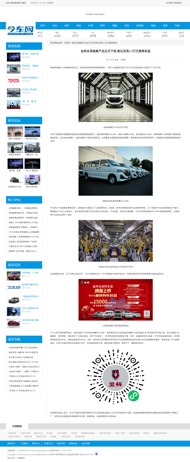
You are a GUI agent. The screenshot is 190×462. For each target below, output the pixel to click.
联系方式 (48, 443)
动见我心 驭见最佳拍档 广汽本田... (23, 241)
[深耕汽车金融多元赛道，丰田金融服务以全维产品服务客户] (13, 84)
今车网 (122, 60)
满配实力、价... (32, 154)
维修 (153, 25)
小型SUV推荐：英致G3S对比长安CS (24, 367)
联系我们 (178, 3)
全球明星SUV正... (15, 187)
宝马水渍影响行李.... (31, 308)
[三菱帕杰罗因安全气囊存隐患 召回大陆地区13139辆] (13, 303)
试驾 (66, 25)
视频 (114, 25)
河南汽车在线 (105, 433)
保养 (165, 25)
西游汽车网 (41, 436)
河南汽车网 (65, 436)
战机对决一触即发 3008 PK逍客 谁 (23, 352)
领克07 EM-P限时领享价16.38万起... (24, 222)
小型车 (164, 33)
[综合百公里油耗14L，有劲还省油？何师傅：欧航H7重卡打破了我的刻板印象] (13, 96)
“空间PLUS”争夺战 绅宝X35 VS (22, 376)
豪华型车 (110, 33)
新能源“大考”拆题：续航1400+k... (23, 251)
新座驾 (146, 433)
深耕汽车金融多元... (31, 78)
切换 (12, 3)
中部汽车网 (25, 433)
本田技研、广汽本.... (31, 273)
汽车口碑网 (61, 433)
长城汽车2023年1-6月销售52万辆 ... (24, 246)
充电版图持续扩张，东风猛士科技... (24, 213)
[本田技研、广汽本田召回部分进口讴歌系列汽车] (13, 279)
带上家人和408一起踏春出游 (21, 357)
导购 (78, 25)
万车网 (74, 433)
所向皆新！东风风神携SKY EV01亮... (24, 237)
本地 (54, 25)
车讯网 (49, 433)
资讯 (42, 25)
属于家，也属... (15, 170)
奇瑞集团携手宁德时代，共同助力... (24, 227)
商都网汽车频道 (88, 433)
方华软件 (21, 458)
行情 (90, 25)
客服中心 (36, 443)
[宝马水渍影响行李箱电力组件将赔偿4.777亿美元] (13, 315)
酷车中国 (38, 433)
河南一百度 (120, 433)
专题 (177, 25)
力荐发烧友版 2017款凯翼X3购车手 (24, 386)
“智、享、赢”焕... (30, 101)
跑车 (57, 33)
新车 (102, 25)
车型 (126, 25)
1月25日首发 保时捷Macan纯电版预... (24, 232)
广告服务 (24, 443)
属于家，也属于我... (31, 54)
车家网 (53, 436)
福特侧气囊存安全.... (31, 284)
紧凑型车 (147, 33)
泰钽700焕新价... (15, 138)
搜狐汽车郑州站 (160, 433)
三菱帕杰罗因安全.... (31, 296)
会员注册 (85, 443)
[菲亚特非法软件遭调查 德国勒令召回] (13, 326)
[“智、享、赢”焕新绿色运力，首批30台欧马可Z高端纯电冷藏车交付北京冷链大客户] (13, 108)
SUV (93, 33)
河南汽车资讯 (14, 436)
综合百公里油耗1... (30, 89)
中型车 (129, 33)
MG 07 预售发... (32, 170)
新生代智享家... (32, 187)
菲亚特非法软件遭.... (31, 320)
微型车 (181, 33)
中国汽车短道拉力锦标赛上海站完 (23, 381)
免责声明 (61, 443)
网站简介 (11, 443)
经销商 (140, 25)
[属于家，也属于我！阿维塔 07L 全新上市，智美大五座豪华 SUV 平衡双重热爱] (13, 60)
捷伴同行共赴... (32, 138)
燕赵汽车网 (134, 433)
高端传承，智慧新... (31, 66)
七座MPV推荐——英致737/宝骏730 (24, 371)
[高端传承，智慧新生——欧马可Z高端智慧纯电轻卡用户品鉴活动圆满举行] (13, 72)
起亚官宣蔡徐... (15, 154)
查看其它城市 (20, 3)
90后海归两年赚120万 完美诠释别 (23, 347)
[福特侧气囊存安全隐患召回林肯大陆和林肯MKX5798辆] (13, 291)
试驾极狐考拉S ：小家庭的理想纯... (24, 208)
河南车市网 (79, 436)
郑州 (8, 3)
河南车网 (12, 433)
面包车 (40, 33)
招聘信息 (73, 443)
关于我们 (170, 3)
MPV (75, 33)
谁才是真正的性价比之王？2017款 (23, 362)
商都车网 (28, 436)
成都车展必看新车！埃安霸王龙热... (24, 218)
